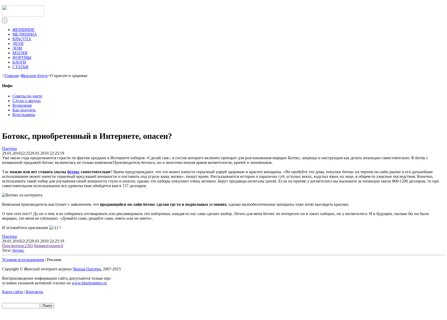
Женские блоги (34, 75)
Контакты (34, 291)
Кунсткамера (23, 114)
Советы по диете (27, 96)
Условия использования (23, 259)
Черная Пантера (87, 269)
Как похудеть (24, 110)
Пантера (9, 148)
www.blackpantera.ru (89, 283)
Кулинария (22, 105)
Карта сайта (12, 291)
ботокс (73, 172)
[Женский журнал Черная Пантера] (23, 15)
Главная (11, 75)
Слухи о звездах (26, 100)
